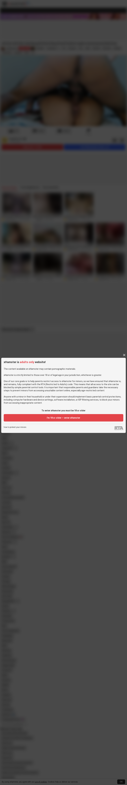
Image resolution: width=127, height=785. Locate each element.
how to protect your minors (15, 427)
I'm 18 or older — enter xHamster (63, 418)
